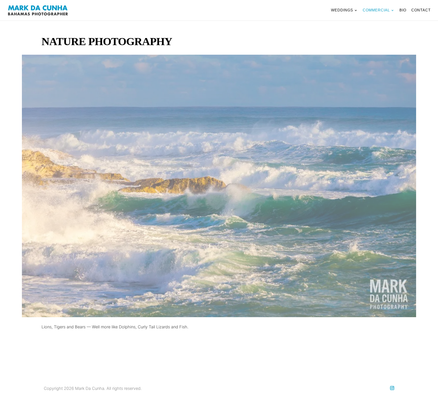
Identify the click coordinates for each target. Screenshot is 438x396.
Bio (402, 10)
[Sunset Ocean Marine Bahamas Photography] (219, 315)
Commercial (376, 10)
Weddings (342, 10)
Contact (421, 10)
